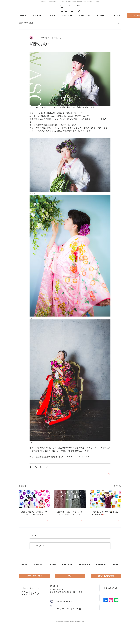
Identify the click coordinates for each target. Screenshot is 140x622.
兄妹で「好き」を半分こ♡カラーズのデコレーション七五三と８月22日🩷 (34, 513)
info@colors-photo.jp (68, 609)
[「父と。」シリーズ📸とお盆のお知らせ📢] (105, 499)
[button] (119, 23)
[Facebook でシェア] (31, 467)
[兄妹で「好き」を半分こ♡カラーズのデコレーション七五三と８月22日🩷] (34, 499)
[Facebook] (105, 600)
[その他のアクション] (109, 37)
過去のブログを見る (26, 23)
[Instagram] (111, 600)
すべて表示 (117, 486)
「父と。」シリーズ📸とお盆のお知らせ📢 (105, 513)
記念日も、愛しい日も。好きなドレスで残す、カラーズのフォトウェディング (69, 513)
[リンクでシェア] (47, 467)
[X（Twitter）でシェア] (36, 467)
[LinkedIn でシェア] (41, 467)
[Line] (116, 600)
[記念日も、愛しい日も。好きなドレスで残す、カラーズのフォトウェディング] (70, 499)
